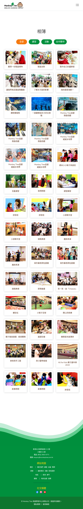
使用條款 (46, 504)
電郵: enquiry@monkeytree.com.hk (41, 457)
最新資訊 (41, 471)
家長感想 (52, 471)
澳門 (48, 475)
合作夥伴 (60, 41)
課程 (45, 467)
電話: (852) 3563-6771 (41, 455)
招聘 (49, 479)
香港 (44, 475)
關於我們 (40, 467)
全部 (21, 41)
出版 (49, 467)
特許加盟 (44, 479)
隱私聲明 (37, 504)
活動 (47, 41)
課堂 (34, 41)
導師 (53, 467)
